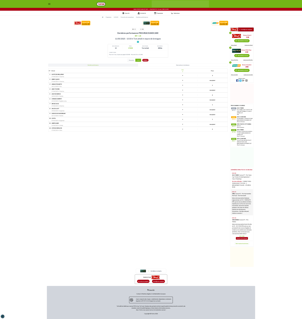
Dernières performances (142, 17)
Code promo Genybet (248, 74)
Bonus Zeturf (234, 45)
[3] (236, 66)
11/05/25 (116, 17)
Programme (108, 17)
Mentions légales (146, 294)
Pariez (145, 60)
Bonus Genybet (234, 74)
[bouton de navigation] (49, 4)
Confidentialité (156, 294)
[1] (236, 36)
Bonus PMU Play (234, 60)
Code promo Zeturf (249, 45)
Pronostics (131, 60)
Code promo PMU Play (248, 60)
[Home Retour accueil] (101, 4)
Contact (138, 294)
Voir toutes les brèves (242, 243)
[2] (236, 51)
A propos (163, 294)
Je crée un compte (143, 281)
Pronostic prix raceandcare (127, 17)
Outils (138, 60)
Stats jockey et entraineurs (182, 65)
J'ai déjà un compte (158, 281)
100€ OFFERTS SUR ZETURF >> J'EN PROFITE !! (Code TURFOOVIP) (151, 9)
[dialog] (2, 316)
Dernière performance (93, 65)
